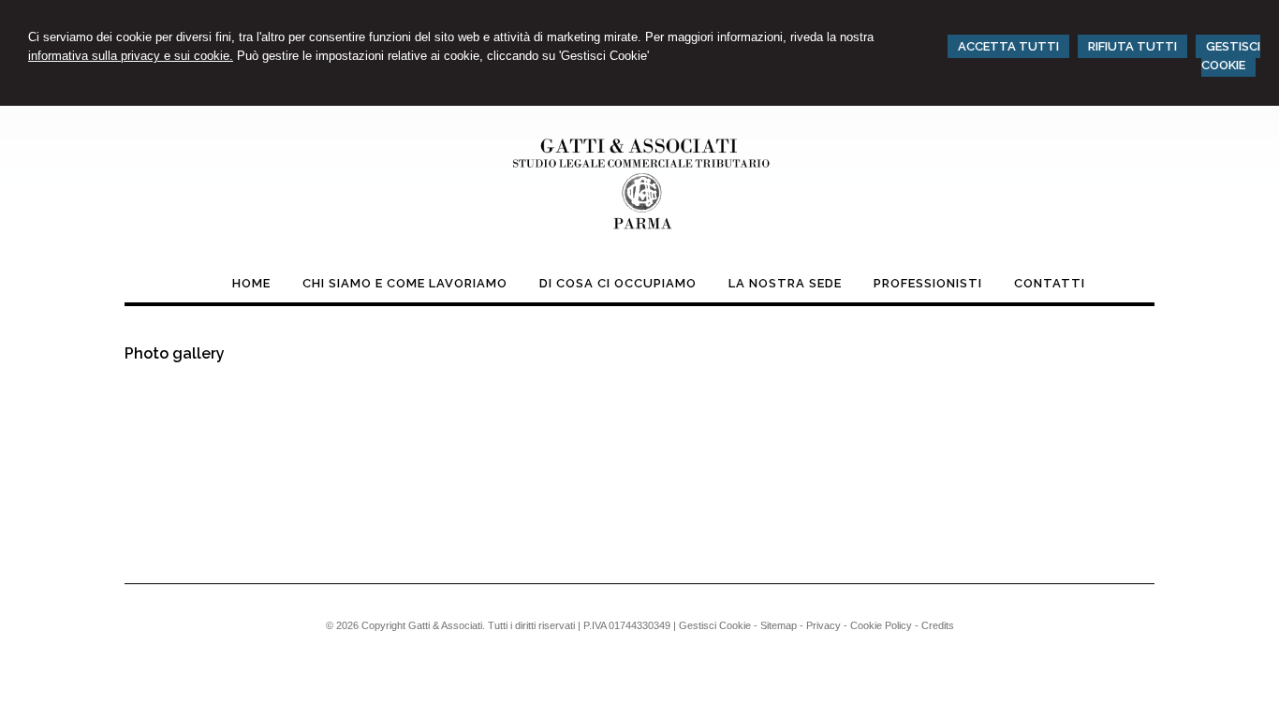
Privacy (823, 625)
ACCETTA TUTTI (1008, 46)
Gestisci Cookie (715, 625)
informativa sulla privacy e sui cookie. (130, 56)
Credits (937, 625)
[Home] (639, 233)
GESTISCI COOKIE (1230, 55)
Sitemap (778, 625)
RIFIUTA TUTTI (1132, 46)
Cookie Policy (881, 625)
